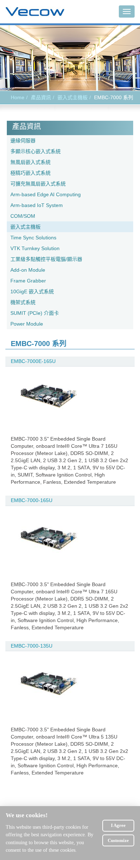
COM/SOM (22, 216)
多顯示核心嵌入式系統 (35, 151)
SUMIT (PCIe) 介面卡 (34, 313)
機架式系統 (23, 302)
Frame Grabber (28, 281)
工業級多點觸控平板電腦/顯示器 (46, 259)
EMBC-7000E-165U (33, 361)
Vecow (35, 12)
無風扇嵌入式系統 (30, 162)
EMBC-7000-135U (31, 646)
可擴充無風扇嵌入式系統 (38, 184)
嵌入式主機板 (72, 97)
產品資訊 (41, 97)
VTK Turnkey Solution (35, 248)
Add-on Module (27, 270)
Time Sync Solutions (33, 237)
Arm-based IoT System (36, 205)
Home (17, 97)
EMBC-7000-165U (31, 500)
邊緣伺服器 (23, 140)
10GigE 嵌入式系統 (32, 291)
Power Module (26, 324)
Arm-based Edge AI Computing (45, 194)
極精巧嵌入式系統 (30, 173)
